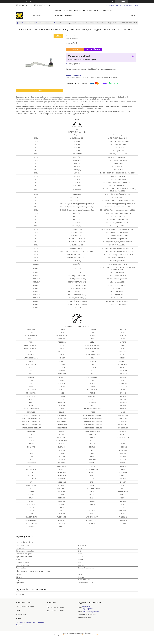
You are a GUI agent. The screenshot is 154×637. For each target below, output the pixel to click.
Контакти (87, 11)
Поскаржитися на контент (72, 635)
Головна (58, 11)
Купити (75, 49)
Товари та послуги (72, 11)
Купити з (89, 49)
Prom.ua (88, 633)
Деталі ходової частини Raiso (47, 23)
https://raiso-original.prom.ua (88, 608)
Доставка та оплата (103, 11)
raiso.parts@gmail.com (91, 612)
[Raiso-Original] (23, 15)
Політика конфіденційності (92, 635)
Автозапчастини (28, 23)
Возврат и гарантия (63, 15)
